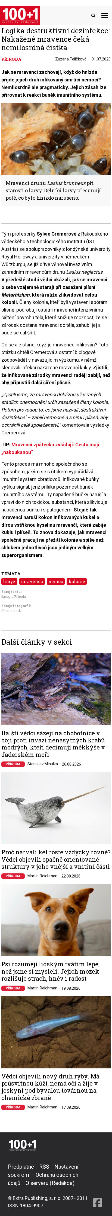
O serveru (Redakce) (50, 1183)
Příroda (13, 764)
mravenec (32, 581)
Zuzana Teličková (70, 59)
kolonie (77, 581)
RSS (44, 1166)
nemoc (55, 581)
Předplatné (21, 1166)
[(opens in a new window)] (97, 1186)
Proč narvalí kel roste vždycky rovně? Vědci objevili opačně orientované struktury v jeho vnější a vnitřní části (56, 859)
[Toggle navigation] (104, 15)
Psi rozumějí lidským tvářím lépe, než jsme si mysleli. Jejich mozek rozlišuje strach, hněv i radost (50, 971)
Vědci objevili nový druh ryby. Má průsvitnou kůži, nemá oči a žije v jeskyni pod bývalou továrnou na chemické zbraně (50, 1087)
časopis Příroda (13, 596)
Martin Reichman (42, 875)
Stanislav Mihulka (42, 763)
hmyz (9, 581)
